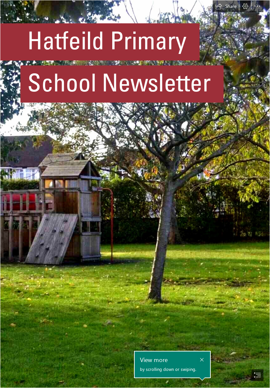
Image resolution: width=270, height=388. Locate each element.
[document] (135, 194)
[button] (226, 6)
